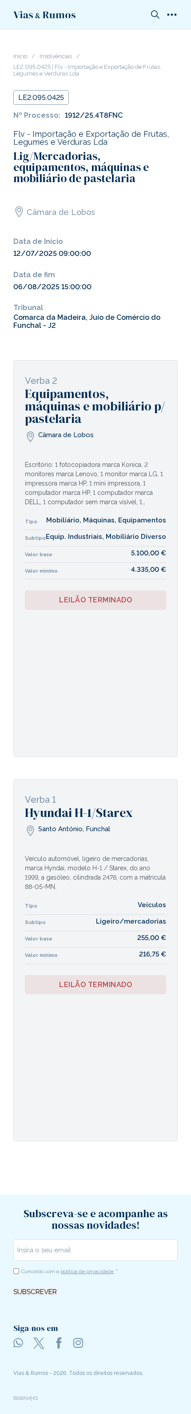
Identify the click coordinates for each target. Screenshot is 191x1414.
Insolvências (56, 56)
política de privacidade (87, 1271)
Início (20, 56)
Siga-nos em (35, 1328)
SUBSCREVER (35, 1292)
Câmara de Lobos (61, 212)
